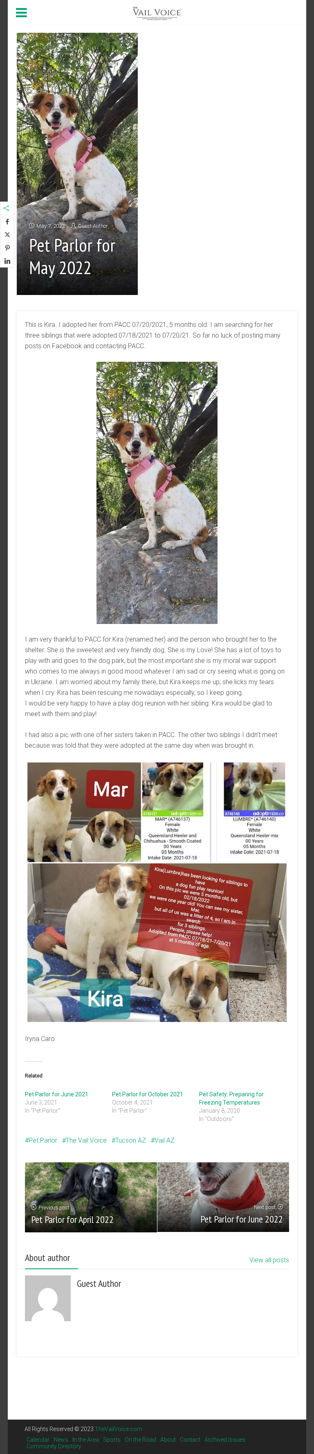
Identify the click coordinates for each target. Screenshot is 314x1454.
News (61, 1439)
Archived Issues (224, 1439)
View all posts (269, 1260)
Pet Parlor (43, 1140)
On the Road (140, 1439)
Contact (190, 1439)
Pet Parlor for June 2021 (56, 1094)
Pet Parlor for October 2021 (147, 1094)
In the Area (85, 1439)
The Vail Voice (86, 1140)
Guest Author (93, 226)
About (168, 1439)
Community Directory (54, 1446)
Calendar (38, 1439)
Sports (112, 1439)
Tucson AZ (130, 1140)
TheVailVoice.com (118, 1429)
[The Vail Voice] (156, 12)
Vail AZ (165, 1140)
